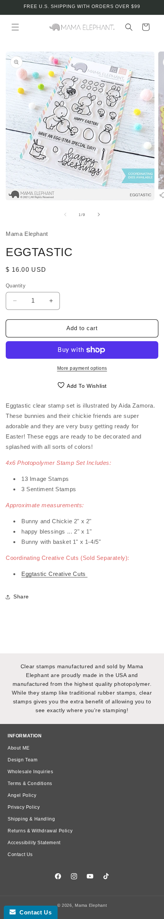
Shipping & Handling (31, 819)
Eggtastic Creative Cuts (54, 574)
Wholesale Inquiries (30, 771)
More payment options (82, 368)
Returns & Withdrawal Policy (40, 831)
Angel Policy (22, 795)
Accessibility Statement (34, 842)
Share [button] (21, 596)
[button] (15, 27)
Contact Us (20, 854)
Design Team (23, 760)
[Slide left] (65, 214)
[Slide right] (98, 214)
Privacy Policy (24, 807)
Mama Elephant (91, 905)
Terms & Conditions (30, 783)
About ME (19, 748)
